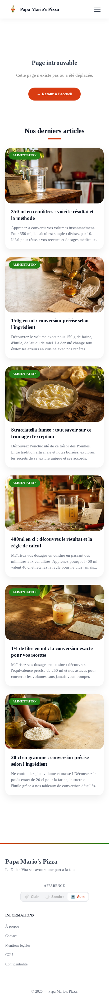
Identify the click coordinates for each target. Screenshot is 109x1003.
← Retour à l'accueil (54, 94)
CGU (9, 954)
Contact (11, 936)
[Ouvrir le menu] (97, 9)
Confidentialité (16, 964)
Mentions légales (17, 945)
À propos (12, 926)
